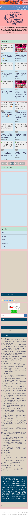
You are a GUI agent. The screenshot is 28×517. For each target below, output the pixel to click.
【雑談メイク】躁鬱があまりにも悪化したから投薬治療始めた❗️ (6, 136)
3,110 (20, 163)
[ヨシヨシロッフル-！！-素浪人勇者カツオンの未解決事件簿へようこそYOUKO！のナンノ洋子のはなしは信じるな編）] (13, 434)
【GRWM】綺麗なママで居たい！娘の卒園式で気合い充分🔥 (7, 114)
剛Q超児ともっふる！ (6, 463)
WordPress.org (5, 246)
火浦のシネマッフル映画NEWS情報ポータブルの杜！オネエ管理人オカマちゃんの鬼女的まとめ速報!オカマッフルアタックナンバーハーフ (13, 407)
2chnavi (3, 505)
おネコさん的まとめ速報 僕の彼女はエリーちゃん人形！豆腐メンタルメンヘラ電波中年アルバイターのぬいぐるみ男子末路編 (13, 341)
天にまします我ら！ (6, 455)
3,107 (9, 163)
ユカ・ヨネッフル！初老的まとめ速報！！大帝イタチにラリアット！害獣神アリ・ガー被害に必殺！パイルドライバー (13, 412)
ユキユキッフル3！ (6, 452)
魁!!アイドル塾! (5, 470)
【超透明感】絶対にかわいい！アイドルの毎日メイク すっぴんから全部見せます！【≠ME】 (20, 116)
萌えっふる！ (4, 453)
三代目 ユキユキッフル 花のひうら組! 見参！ (12, 468)
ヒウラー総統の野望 (6, 467)
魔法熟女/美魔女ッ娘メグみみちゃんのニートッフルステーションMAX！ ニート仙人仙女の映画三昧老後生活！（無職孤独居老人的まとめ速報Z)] (13, 365)
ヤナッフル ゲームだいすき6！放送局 (10, 465)
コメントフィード (6, 243)
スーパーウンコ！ (5, 373)
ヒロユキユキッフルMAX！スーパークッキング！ (13, 460)
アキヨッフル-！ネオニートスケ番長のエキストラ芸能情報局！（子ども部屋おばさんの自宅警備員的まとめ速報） (13, 428)
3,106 (5, 163)
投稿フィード (5, 239)
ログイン (4, 236)
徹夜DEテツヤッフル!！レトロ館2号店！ (11, 462)
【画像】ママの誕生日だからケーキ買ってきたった (20, 75)
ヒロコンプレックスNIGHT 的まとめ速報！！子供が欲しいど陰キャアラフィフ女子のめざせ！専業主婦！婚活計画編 (13, 449)
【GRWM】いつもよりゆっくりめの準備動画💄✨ (7, 57)
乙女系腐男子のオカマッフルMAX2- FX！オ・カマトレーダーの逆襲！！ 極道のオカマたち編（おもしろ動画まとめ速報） (13, 370)
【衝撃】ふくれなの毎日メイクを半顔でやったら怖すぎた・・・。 (20, 57)
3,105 (2, 163)
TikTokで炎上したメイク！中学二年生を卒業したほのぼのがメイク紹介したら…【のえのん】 (20, 95)
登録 (3, 232)
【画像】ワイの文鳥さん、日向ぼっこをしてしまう (20, 154)
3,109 (16, 163)
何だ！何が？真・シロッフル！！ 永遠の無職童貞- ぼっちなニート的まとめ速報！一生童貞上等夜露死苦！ (13, 383)
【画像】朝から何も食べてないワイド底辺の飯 (20, 136)
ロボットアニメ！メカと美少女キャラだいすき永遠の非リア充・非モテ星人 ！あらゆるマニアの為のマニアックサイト (13, 395)
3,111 (23, 163)
